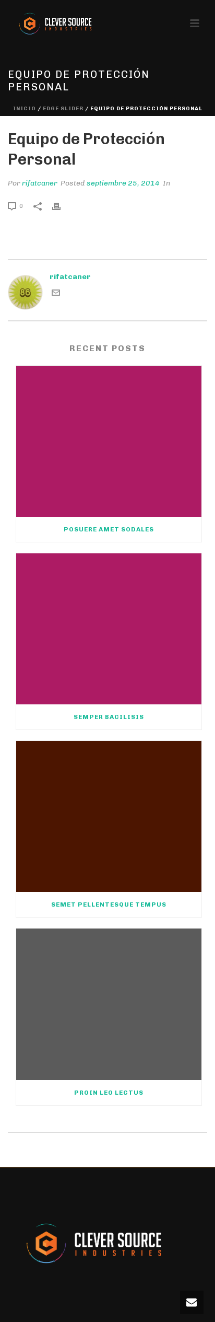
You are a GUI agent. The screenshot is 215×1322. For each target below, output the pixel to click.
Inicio (24, 109)
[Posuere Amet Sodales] (108, 441)
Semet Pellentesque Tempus (108, 904)
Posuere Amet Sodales (109, 529)
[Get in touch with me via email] (56, 294)
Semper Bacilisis (109, 717)
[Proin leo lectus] (108, 1004)
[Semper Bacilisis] (108, 628)
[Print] (61, 206)
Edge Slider (63, 109)
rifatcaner (39, 183)
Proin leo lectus (109, 1092)
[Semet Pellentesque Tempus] (108, 816)
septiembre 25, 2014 (123, 183)
